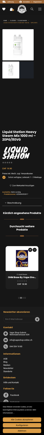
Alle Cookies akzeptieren (22, 419)
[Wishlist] (3, 9)
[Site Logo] (21, 9)
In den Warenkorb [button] (30, 250)
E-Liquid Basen (22, 274)
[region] (22, 418)
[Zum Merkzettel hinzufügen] (35, 250)
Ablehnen (22, 431)
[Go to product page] (22, 258)
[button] (32, 9)
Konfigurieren (22, 425)
